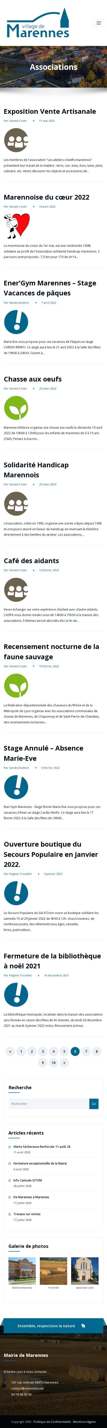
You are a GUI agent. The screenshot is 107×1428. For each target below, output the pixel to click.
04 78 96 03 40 (21, 1394)
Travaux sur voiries (27, 1214)
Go (94, 1104)
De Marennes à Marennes (31, 1197)
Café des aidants (31, 560)
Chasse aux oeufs (33, 379)
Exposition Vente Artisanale (50, 111)
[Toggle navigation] (99, 23)
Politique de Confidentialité (52, 1422)
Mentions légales (84, 1422)
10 (53, 1062)
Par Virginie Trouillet (18, 874)
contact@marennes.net (27, 1388)
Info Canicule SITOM (27, 1180)
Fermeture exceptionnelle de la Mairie (40, 1163)
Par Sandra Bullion (16, 302)
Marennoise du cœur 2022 (46, 197)
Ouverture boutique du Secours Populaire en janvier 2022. (51, 854)
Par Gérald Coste (15, 121)
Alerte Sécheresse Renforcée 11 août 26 (41, 1147)
